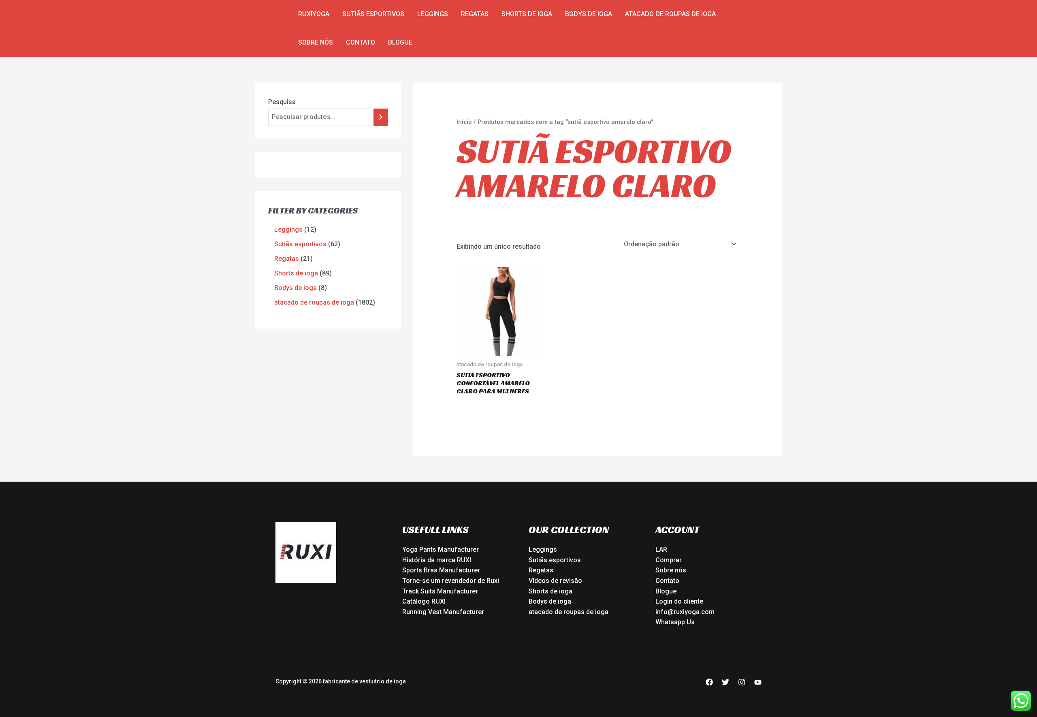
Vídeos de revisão (555, 581)
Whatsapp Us (675, 622)
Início (464, 122)
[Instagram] (741, 682)
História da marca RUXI (436, 560)
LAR (661, 549)
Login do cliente (679, 601)
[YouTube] (758, 682)
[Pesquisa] (380, 117)
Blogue (400, 42)
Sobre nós (315, 42)
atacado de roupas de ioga (670, 14)
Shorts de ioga (526, 14)
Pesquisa (282, 102)
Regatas (475, 14)
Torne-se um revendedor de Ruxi (450, 581)
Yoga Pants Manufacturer (440, 549)
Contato (360, 42)
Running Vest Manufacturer (443, 612)
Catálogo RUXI (424, 601)
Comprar (668, 560)
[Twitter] (725, 682)
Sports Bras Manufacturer (441, 570)
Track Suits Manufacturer (440, 591)
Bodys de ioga (588, 14)
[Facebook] (709, 682)
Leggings (432, 14)
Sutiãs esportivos (373, 14)
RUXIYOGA (313, 14)
